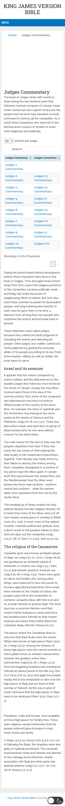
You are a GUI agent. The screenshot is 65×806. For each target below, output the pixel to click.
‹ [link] (47, 263)
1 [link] (53, 263)
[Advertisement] (32, 63)
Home (12, 35)
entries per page (26, 140)
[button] (30, 158)
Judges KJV (42, 243)
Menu (5, 22)
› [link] (58, 263)
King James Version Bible (32, 9)
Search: (17, 149)
